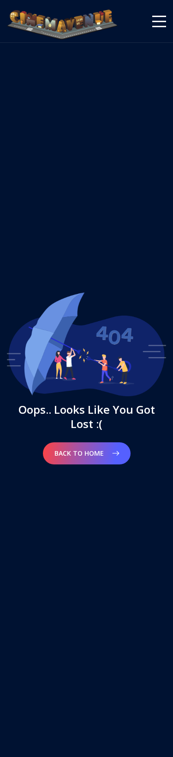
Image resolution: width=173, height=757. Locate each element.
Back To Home (80, 453)
